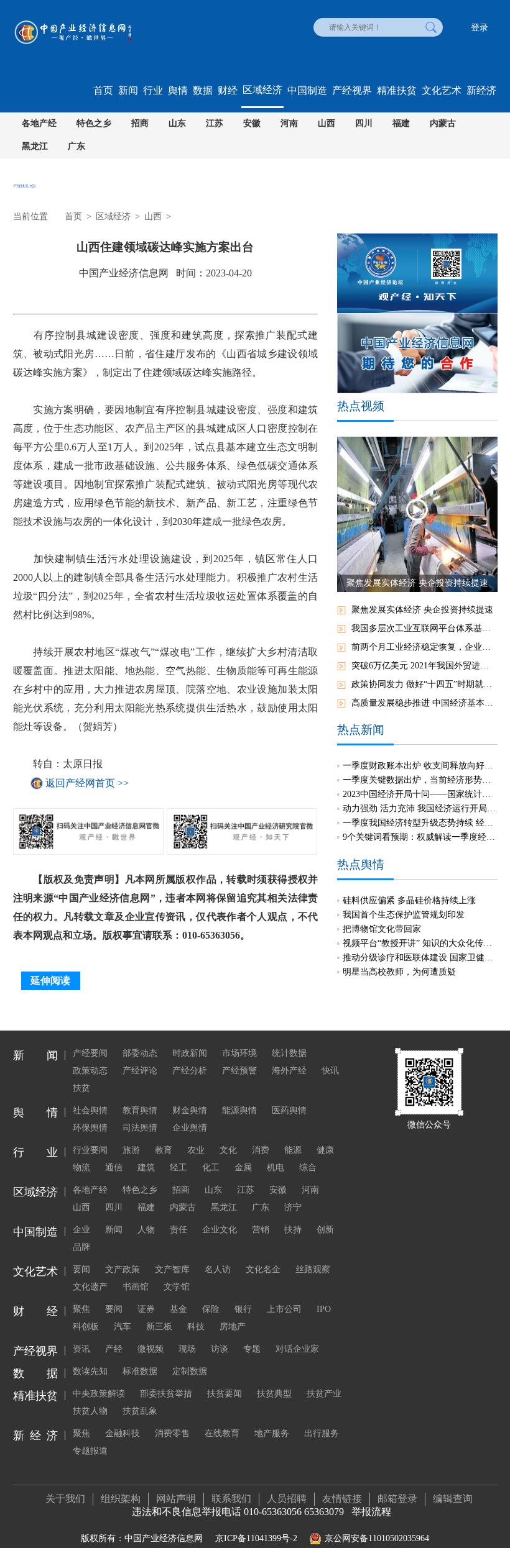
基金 (178, 1309)
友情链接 (342, 1498)
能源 (293, 1150)
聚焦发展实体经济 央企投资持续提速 (422, 609)
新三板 (159, 1326)
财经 (228, 90)
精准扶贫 (397, 90)
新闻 (128, 90)
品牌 (81, 1247)
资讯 (81, 1349)
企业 (81, 1229)
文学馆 (177, 1286)
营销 (260, 1229)
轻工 (178, 1167)
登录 (479, 27)
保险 (211, 1309)
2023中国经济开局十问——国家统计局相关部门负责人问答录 (420, 794)
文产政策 (122, 1269)
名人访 (218, 1269)
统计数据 (289, 1053)
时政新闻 (189, 1053)
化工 (211, 1167)
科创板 (86, 1326)
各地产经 (39, 123)
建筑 (146, 1167)
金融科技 (122, 1433)
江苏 (214, 123)
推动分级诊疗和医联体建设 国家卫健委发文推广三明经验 (420, 957)
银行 (243, 1309)
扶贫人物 (90, 1411)
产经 (114, 1349)
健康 (325, 1150)
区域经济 (262, 89)
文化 (228, 1150)
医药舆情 (289, 1110)
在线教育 (222, 1433)
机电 (275, 1167)
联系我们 (231, 1498)
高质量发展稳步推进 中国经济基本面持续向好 (424, 703)
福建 (401, 123)
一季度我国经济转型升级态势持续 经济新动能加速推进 (420, 822)
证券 (146, 1309)
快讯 (330, 1070)
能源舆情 (239, 1110)
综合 (308, 1167)
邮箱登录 (397, 1498)
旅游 (131, 1150)
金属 (243, 1167)
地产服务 (271, 1433)
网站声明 (176, 1498)
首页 (103, 90)
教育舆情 (140, 1110)
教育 (163, 1150)
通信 (114, 1167)
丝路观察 (312, 1269)
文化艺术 (441, 90)
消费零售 (172, 1433)
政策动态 (90, 1070)
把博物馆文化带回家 (382, 929)
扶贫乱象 (140, 1411)
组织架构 (121, 1498)
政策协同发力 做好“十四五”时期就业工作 (424, 684)
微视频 (150, 1349)
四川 (364, 123)
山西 (326, 123)
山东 (177, 123)
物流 (81, 1167)
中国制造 (307, 90)
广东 (76, 146)
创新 (325, 1229)
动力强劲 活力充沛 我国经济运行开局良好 (420, 808)
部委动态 (140, 1053)
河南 (289, 123)
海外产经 (289, 1070)
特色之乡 (93, 123)
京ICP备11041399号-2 (256, 1538)
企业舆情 (189, 1127)
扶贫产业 (324, 1393)
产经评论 (140, 1070)
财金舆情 (189, 1110)
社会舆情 (90, 1110)
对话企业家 (297, 1349)
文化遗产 (90, 1286)
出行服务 (321, 1433)
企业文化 (219, 1229)
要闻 (81, 1269)
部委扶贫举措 (166, 1393)
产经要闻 (90, 1053)
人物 (146, 1229)
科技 (196, 1326)
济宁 (293, 1207)
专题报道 (90, 1450)
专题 (252, 1349)
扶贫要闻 (224, 1393)
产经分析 (189, 1070)
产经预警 (239, 1070)
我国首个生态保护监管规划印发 (404, 914)
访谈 (219, 1349)
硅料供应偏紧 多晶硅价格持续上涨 (409, 900)
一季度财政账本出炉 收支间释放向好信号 (420, 765)
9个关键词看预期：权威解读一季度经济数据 (420, 837)
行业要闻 (90, 1150)
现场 (187, 1349)
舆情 (178, 90)
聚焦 (81, 1309)
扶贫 (81, 1088)
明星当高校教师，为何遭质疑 (399, 972)
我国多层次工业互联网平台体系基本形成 (424, 628)
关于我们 (65, 1498)
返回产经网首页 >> (87, 783)
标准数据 (140, 1371)
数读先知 (90, 1371)
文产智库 (172, 1269)
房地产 (233, 1326)
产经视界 (352, 90)
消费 (260, 1150)
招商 (140, 123)
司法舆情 (140, 1127)
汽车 (122, 1326)
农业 (196, 1150)
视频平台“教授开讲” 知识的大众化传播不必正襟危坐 (420, 943)
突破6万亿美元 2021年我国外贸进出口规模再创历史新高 (424, 665)
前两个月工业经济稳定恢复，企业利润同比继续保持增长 (424, 647)
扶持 (293, 1229)
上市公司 (284, 1309)
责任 (178, 1229)
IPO (324, 1309)
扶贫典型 (274, 1393)
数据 (203, 90)
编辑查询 (453, 1498)
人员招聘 (287, 1498)
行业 (153, 90)
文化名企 (263, 1269)
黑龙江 (35, 146)
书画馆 (136, 1286)
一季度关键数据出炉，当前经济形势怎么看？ (420, 780)
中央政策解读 (99, 1393)
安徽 (252, 123)
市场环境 (239, 1053)
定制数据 (189, 1371)
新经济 (481, 90)
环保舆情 (90, 1127)
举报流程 (371, 1511)
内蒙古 (443, 123)
